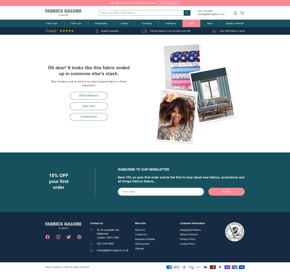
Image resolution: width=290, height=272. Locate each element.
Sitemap (139, 248)
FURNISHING (88, 116)
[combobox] (144, 13)
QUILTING (89, 106)
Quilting (124, 23)
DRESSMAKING (89, 95)
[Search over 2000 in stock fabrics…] (187, 13)
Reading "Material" (235, 23)
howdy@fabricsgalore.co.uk (211, 14)
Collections (170, 23)
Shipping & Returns (190, 230)
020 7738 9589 (205, 11)
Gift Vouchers (142, 244)
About (210, 23)
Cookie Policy (187, 244)
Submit (226, 191)
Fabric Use (76, 23)
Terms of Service (189, 234)
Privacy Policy (187, 239)
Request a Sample (145, 239)
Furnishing (147, 23)
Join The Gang (168, 3)
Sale (191, 23)
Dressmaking (101, 23)
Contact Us (141, 234)
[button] (51, 23)
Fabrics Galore (53, 267)
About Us (140, 230)
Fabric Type (51, 23)
